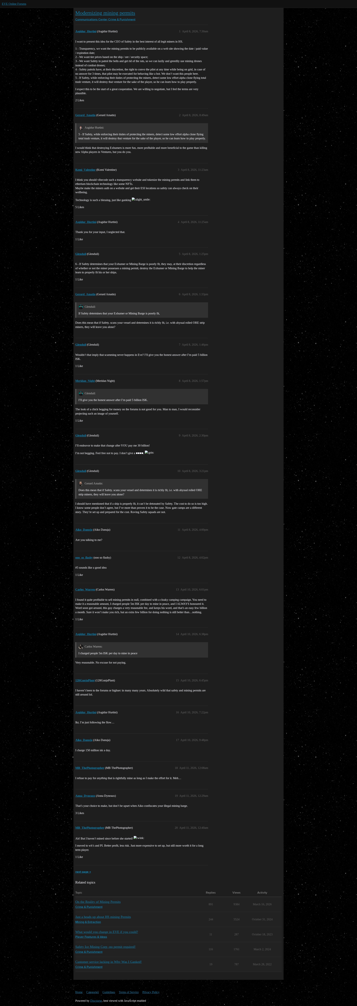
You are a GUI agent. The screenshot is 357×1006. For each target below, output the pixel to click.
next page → (83, 872)
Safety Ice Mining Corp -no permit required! (105, 947)
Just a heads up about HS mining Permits (103, 917)
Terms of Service (129, 992)
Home (79, 992)
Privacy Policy (151, 992)
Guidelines (108, 992)
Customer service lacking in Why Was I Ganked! (108, 962)
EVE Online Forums (14, 3)
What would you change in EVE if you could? (106, 932)
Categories (92, 992)
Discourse (96, 1000)
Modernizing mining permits (105, 13)
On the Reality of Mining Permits (98, 902)
